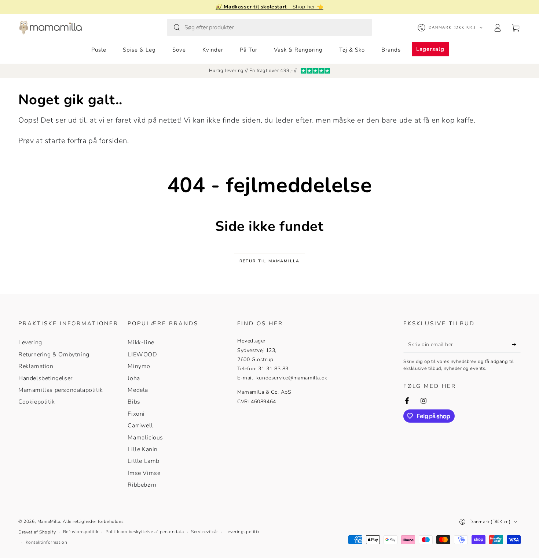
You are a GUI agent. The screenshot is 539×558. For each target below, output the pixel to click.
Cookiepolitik (36, 402)
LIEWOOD (142, 355)
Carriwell (140, 426)
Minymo (139, 366)
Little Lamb (144, 461)
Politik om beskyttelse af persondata (145, 532)
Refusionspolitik (81, 532)
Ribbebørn (142, 485)
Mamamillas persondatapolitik (60, 390)
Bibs (134, 402)
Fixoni (136, 414)
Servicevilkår (204, 532)
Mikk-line (141, 342)
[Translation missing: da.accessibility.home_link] (50, 27)
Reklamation (36, 366)
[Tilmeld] (516, 344)
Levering (30, 342)
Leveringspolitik (242, 532)
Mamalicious (145, 438)
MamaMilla (48, 521)
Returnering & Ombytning (53, 355)
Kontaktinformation (46, 542)
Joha (134, 378)
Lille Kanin (143, 449)
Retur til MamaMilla (269, 261)
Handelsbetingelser (45, 378)
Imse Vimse (144, 473)
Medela (138, 390)
